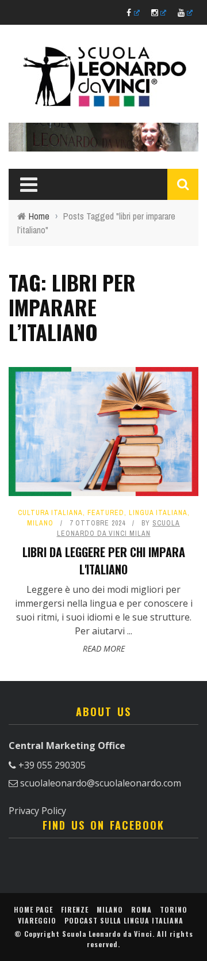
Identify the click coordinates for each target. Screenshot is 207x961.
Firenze (75, 909)
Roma (141, 909)
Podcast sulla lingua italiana (123, 920)
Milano (40, 523)
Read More (104, 648)
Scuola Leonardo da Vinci (107, 934)
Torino (173, 909)
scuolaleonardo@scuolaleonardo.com (100, 783)
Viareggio (37, 920)
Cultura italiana (50, 512)
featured (105, 512)
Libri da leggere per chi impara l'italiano (103, 560)
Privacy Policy (37, 810)
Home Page (33, 909)
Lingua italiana (158, 512)
